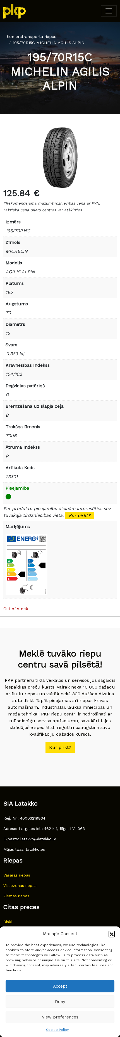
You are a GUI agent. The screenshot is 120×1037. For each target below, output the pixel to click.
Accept (60, 986)
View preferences (60, 1017)
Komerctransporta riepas (31, 36)
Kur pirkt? (79, 515)
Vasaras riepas (16, 875)
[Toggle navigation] (109, 11)
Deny (60, 1001)
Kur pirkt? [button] (60, 747)
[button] (111, 934)
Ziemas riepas (16, 896)
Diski (7, 921)
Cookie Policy (57, 1030)
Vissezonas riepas (20, 885)
